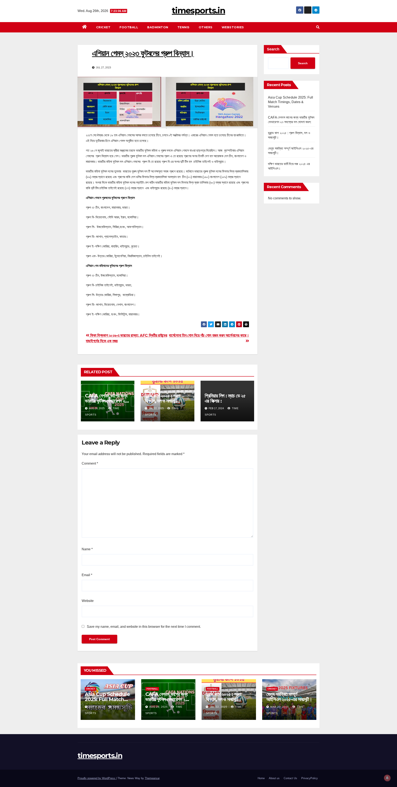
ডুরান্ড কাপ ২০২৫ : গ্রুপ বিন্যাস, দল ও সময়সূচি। (162, 398)
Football (129, 27)
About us (274, 778)
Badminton (157, 27)
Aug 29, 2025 (158, 706)
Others (206, 27)
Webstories (233, 27)
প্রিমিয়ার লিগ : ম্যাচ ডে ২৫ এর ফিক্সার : (225, 398)
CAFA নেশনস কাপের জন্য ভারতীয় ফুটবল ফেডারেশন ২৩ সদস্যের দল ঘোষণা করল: (106, 401)
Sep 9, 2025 (97, 706)
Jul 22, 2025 (218, 706)
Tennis (183, 27)
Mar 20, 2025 (279, 706)
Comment (90, 463)
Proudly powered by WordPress (97, 778)
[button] (317, 27)
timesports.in (198, 10)
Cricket (103, 27)
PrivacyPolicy (309, 778)
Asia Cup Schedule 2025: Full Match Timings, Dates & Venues (290, 102)
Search (273, 49)
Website (88, 601)
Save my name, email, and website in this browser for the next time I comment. (144, 626)
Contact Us (290, 778)
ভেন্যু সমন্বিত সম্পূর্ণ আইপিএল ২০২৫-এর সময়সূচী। (289, 696)
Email (87, 575)
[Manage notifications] (387, 778)
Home (261, 778)
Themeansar (152, 778)
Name (87, 549)
